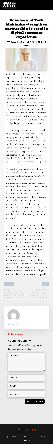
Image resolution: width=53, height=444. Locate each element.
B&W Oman (17, 42)
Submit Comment (35, 401)
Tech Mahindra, (31, 91)
